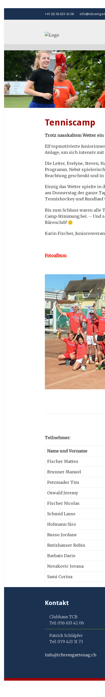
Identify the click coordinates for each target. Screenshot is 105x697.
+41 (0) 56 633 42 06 (59, 14)
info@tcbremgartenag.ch (70, 654)
